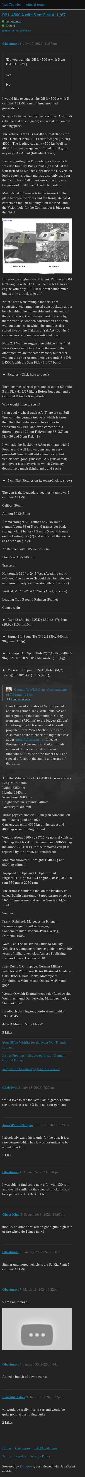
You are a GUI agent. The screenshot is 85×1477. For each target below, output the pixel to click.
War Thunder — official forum (24, 4)
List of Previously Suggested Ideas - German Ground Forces (33, 1058)
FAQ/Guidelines (45, 1448)
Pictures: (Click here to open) (28, 374)
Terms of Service (14, 1456)
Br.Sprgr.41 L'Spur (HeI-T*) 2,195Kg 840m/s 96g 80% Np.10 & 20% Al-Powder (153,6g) (37, 655)
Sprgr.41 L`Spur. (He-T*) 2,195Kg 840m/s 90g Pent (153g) (35, 639)
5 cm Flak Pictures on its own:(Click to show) (39, 480)
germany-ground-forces (16, 30)
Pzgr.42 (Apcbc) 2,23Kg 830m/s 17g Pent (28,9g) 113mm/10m (34, 622)
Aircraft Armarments (29, 739)
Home (6, 1448)
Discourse (27, 1466)
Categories (22, 1448)
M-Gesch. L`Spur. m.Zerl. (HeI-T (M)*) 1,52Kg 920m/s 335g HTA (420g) (32, 672)
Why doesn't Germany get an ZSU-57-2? (31, 1069)
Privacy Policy (40, 1456)
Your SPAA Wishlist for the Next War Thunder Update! (35, 1045)
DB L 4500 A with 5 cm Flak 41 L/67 (34, 14)
